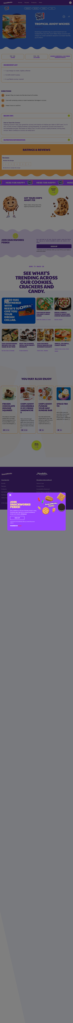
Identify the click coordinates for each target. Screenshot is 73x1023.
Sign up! (17, 518)
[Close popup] (10, 495)
